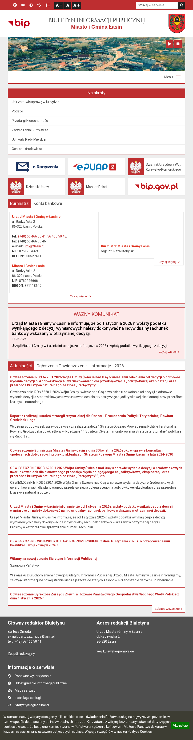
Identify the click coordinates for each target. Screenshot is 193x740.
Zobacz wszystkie (167, 608)
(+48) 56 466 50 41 (32, 236)
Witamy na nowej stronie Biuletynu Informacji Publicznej (53, 558)
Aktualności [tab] (21, 365)
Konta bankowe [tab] (47, 203)
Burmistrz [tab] (19, 203)
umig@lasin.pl (34, 246)
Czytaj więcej (79, 296)
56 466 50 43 (56, 236)
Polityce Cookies (140, 731)
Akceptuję (180, 726)
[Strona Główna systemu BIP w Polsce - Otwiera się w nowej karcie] (19, 23)
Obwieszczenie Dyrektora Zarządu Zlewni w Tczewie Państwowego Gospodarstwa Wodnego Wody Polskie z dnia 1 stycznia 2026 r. (94, 596)
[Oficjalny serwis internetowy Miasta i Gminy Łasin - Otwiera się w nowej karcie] (177, 23)
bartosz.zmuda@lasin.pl (37, 636)
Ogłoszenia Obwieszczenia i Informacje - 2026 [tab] (80, 365)
